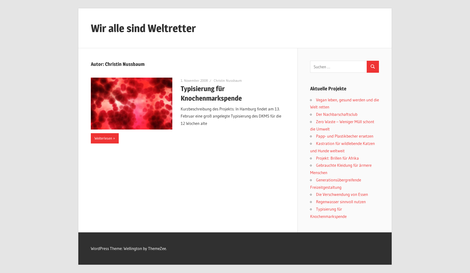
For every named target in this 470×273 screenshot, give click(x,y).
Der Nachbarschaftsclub (336, 114)
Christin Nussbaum (228, 80)
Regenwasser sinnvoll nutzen (341, 201)
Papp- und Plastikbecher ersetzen (344, 136)
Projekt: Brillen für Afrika (337, 158)
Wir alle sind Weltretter (143, 28)
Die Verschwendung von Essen (342, 194)
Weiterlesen (103, 138)
